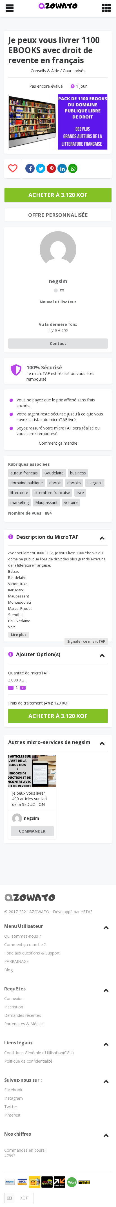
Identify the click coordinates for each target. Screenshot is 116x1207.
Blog (8, 969)
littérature (19, 492)
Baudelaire (54, 473)
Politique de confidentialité (28, 1061)
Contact (58, 343)
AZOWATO (39, 911)
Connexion (14, 998)
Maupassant (46, 502)
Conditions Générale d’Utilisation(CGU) (39, 1052)
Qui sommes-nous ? (22, 936)
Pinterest (12, 1115)
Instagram (13, 1098)
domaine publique (26, 482)
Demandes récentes (22, 1015)
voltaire (71, 502)
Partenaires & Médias (24, 1023)
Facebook (13, 1089)
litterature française (52, 492)
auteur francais (24, 473)
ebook (55, 482)
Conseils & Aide (45, 70)
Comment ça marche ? (25, 944)
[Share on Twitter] (40, 168)
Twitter (10, 1106)
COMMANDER (32, 831)
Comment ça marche (58, 443)
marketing (19, 502)
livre (80, 492)
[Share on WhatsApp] (72, 168)
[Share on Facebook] (30, 168)
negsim (58, 281)
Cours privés (74, 70)
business (78, 473)
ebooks (74, 482)
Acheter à (58, 195)
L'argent (94, 482)
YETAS (87, 911)
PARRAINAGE (16, 961)
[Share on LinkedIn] (62, 168)
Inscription (13, 1007)
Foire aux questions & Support (32, 953)
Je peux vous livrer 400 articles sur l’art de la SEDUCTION (29, 798)
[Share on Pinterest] (51, 168)
